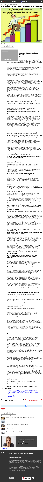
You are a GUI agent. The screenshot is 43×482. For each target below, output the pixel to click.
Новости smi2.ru (4, 448)
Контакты (10, 453)
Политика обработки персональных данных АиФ (17, 454)
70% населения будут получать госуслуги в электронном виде (17, 424)
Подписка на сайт (36, 452)
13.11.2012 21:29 (3, 4)
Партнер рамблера (18, 477)
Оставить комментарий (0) (33, 400)
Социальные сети (16, 453)
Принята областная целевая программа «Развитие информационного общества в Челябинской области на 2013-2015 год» (25, 391)
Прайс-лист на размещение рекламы (26, 453)
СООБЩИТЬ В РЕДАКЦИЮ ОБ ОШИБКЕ (15, 457)
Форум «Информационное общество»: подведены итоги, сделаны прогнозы (19, 428)
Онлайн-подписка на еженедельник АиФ (25, 452)
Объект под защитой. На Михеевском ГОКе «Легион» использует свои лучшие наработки (21, 431)
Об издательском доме (13, 452)
